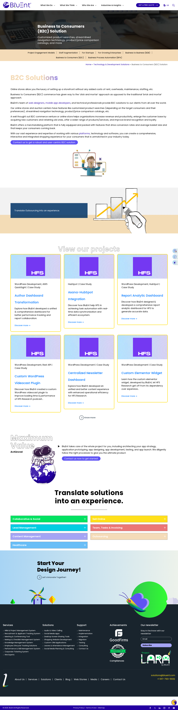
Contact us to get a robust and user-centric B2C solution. (44, 142)
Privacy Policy (78, 708)
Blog (68, 679)
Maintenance (84, 630)
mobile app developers (57, 102)
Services (32, 679)
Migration (83, 639)
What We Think (67, 5)
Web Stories (80, 679)
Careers (105, 679)
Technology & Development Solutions (111, 64)
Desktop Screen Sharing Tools (56, 636)
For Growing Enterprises (109, 52)
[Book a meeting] (175, 251)
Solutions (46, 679)
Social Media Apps (51, 633)
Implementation (86, 633)
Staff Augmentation (68, 52)
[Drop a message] (175, 256)
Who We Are (88, 5)
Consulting (83, 645)
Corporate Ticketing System (17, 651)
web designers (36, 102)
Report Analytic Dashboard (142, 295)
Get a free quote (147, 5)
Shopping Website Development (58, 639)
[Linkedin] (159, 707)
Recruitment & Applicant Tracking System (22, 633)
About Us (20, 679)
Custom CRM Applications (55, 642)
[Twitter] (154, 707)
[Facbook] (150, 707)
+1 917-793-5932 (166, 678)
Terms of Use (91, 708)
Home (88, 64)
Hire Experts (9, 654)
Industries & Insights (111, 5)
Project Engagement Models (41, 52)
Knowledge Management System (19, 642)
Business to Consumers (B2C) (70, 57)
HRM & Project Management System (20, 630)
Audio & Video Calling (53, 630)
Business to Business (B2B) (137, 52)
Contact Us (83, 648)
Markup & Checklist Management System (22, 639)
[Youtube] (173, 707)
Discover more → (22, 325)
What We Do (46, 5)
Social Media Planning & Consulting (59, 648)
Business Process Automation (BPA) (105, 57)
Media (94, 679)
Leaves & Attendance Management (59, 645)
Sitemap (101, 708)
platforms (84, 133)
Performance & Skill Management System (22, 648)
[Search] (173, 5)
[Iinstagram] (164, 707)
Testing (82, 642)
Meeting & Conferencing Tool (17, 636)
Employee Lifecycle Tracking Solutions (21, 645)
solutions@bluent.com (163, 675)
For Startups (88, 52)
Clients (58, 679)
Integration (83, 636)
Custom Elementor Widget (141, 373)
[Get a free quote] (175, 262)
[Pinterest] (169, 707)
